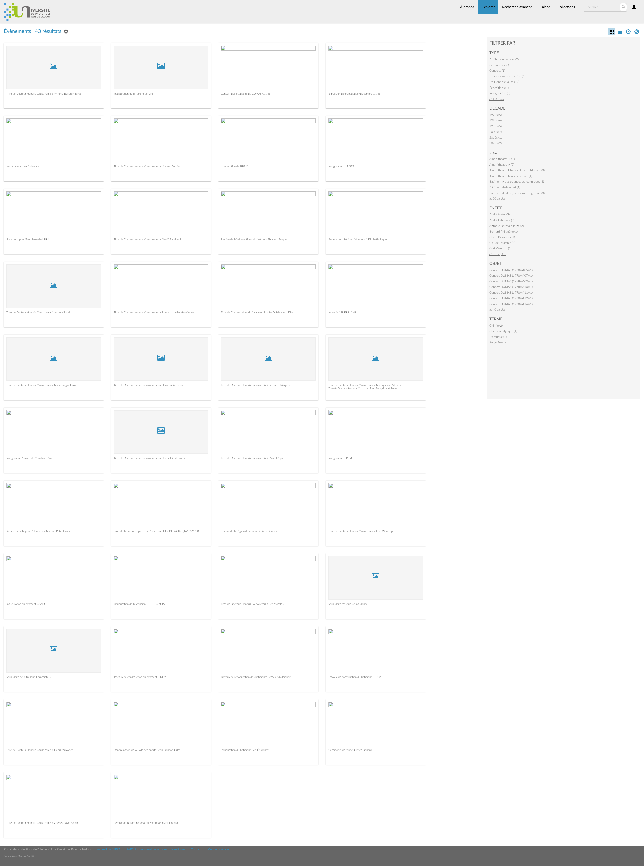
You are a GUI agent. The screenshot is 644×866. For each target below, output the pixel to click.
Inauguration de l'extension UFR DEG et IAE (140, 604)
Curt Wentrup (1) (500, 248)
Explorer (488, 7)
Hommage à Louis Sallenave (22, 166)
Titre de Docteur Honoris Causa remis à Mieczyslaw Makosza (362, 388)
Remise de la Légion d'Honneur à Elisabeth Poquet (358, 239)
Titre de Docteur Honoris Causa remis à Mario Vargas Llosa (41, 385)
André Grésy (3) (499, 214)
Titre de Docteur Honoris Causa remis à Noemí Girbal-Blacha (149, 458)
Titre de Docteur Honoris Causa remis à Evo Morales (252, 604)
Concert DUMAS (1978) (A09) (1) (511, 281)
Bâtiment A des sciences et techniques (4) (516, 181)
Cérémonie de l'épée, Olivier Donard (350, 750)
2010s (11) (496, 137)
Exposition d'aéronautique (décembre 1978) (354, 93)
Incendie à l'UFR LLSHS (342, 312)
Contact (196, 849)
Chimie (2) (496, 325)
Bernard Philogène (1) (503, 231)
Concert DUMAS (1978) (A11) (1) (511, 292)
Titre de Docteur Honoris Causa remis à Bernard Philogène (256, 385)
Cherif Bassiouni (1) (502, 237)
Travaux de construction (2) (507, 76)
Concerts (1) (497, 70)
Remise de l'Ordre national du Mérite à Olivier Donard (146, 822)
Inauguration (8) (499, 93)
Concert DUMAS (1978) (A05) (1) (511, 270)
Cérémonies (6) (499, 65)
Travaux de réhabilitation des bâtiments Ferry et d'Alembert (256, 677)
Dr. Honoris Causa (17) (504, 81)
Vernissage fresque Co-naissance (348, 604)
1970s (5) (495, 114)
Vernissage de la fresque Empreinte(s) (28, 677)
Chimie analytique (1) (503, 331)
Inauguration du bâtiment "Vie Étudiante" (245, 750)
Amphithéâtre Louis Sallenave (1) (510, 176)
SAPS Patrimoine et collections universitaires (155, 849)
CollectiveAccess (25, 856)
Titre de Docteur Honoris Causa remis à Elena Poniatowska (148, 385)
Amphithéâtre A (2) (501, 164)
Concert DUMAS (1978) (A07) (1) (511, 275)
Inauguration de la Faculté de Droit (134, 93)
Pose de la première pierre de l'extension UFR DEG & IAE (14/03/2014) (156, 531)
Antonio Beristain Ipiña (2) (506, 225)
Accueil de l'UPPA (108, 849)
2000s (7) (495, 131)
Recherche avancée (517, 7)
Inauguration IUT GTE (341, 166)
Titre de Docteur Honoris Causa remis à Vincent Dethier (147, 166)
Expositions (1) (499, 87)
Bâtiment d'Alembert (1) (504, 187)
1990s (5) (495, 126)
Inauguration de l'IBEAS (235, 166)
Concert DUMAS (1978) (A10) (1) (511, 286)
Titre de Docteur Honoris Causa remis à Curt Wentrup (360, 531)
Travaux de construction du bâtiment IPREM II (141, 677)
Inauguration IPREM (340, 458)
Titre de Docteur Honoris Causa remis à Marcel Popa (252, 458)
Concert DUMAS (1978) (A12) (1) (511, 298)
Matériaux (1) (498, 336)
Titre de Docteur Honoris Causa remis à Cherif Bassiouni (147, 239)
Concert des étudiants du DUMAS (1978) (245, 93)
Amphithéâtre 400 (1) (503, 158)
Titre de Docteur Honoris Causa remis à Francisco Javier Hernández (154, 312)
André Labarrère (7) (501, 220)
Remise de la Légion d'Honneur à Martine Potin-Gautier (39, 531)
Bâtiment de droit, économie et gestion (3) (517, 193)
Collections (566, 7)
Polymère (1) (497, 342)
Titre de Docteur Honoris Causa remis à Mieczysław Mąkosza (364, 385)
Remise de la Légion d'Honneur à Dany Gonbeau (249, 531)
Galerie (545, 7)
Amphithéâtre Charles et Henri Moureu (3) (517, 170)
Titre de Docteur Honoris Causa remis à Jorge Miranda (38, 312)
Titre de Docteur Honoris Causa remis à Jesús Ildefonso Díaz (257, 312)
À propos (467, 7)
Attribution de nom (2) (504, 59)
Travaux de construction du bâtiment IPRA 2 (354, 677)
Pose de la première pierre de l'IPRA (27, 239)
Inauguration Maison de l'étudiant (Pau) (29, 458)
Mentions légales (218, 849)
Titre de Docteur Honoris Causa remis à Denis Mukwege (39, 750)
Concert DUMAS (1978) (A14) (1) (511, 304)
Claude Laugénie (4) (502, 242)
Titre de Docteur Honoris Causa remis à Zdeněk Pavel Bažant (42, 822)
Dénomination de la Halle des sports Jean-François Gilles (147, 750)
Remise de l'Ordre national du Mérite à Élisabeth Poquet (254, 239)
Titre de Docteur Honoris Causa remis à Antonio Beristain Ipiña (43, 93)
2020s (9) (495, 143)
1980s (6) (495, 120)
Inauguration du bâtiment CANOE (26, 604)
